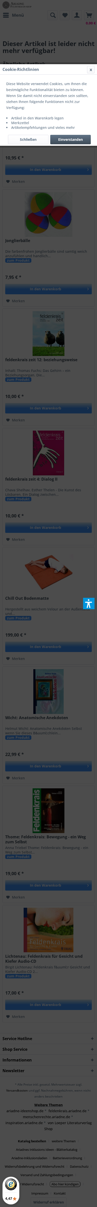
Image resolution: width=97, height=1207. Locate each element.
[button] (89, 603)
